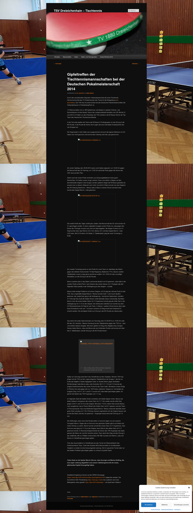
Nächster (135, 63)
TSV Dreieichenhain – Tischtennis (78, 10)
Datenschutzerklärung (167, 509)
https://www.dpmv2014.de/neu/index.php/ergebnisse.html (86, 477)
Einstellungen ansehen (181, 505)
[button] (189, 488)
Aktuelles (57, 57)
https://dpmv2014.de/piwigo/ (94, 482)
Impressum (177, 509)
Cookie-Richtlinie (155, 509)
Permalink (70, 498)
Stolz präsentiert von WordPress (103, 506)
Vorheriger (57, 63)
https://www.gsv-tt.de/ (95, 480)
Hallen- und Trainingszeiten (89, 57)
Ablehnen (164, 505)
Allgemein (95, 497)
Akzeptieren (148, 505)
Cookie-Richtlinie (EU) (106, 57)
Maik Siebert (90, 93)
